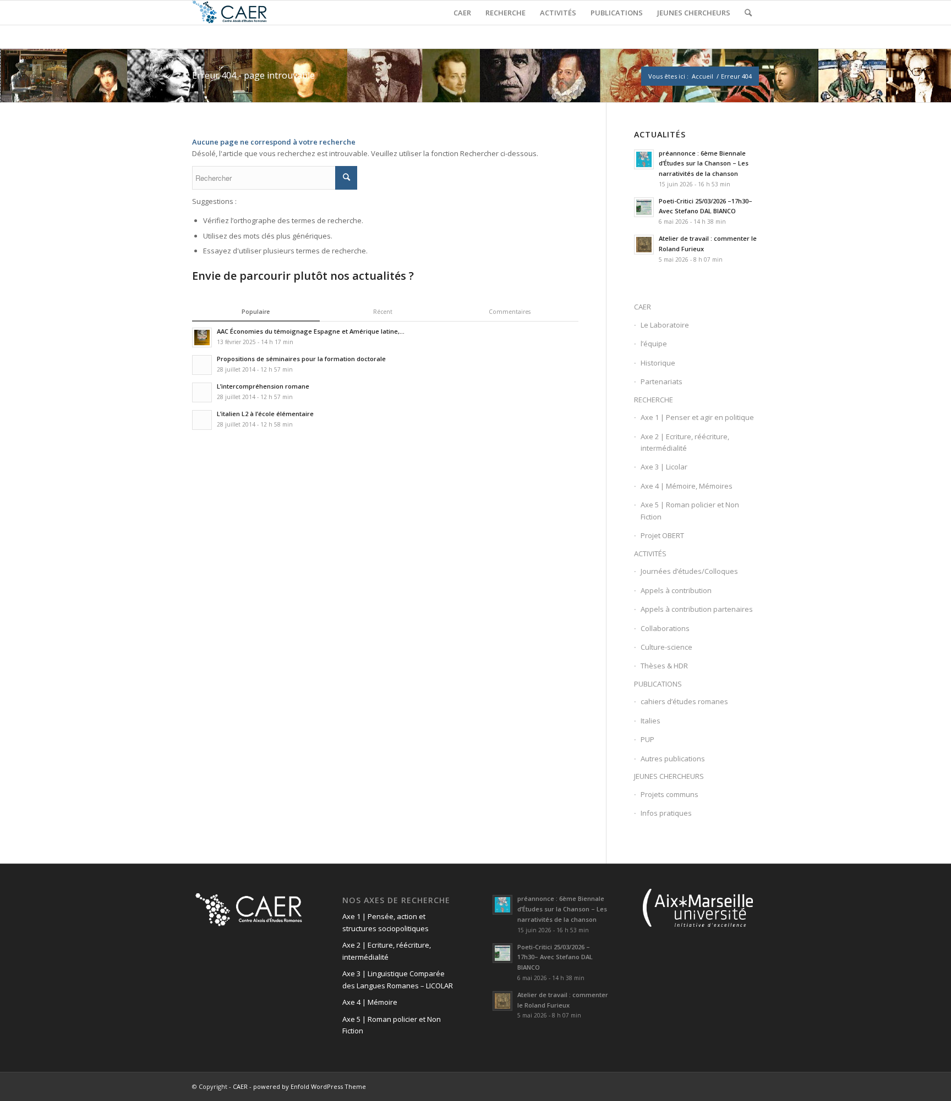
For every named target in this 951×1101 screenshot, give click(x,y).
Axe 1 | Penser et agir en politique (697, 417)
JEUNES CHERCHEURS (669, 776)
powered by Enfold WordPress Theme (309, 1086)
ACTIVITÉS (650, 553)
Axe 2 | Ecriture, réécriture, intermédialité (685, 442)
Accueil (702, 76)
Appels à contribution (676, 590)
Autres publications (673, 758)
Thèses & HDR (664, 666)
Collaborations (665, 628)
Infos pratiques (666, 813)
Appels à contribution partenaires (697, 609)
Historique (658, 363)
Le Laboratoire (665, 325)
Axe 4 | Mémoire (369, 1002)
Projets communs (669, 794)
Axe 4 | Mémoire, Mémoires (687, 486)
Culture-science (666, 647)
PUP (647, 739)
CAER (642, 307)
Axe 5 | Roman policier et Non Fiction (690, 510)
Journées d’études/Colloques (689, 571)
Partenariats (661, 381)
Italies (650, 721)
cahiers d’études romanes (684, 701)
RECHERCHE (653, 400)
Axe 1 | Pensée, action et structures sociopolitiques (385, 922)
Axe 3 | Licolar (664, 467)
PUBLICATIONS (658, 684)
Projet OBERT (662, 535)
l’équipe (654, 343)
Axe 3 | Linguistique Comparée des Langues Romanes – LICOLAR (397, 979)
